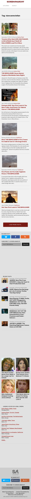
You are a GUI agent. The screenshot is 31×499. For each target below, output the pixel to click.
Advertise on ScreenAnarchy (15, 494)
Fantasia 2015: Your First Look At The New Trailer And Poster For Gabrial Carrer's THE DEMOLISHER (14, 107)
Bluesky (7, 480)
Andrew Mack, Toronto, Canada (10, 412)
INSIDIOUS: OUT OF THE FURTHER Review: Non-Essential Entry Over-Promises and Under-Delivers (18, 314)
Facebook (16, 480)
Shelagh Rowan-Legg (7, 436)
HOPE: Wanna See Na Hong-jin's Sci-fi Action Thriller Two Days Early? (19, 291)
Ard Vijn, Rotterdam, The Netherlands (12, 416)
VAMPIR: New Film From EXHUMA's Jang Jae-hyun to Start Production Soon (19, 282)
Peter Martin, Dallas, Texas (9, 408)
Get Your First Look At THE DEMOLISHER (15, 207)
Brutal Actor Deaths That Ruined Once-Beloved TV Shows (22, 374)
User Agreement (20, 493)
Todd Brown (19, 137)
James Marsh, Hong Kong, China (10, 424)
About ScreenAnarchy (8, 491)
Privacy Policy (9, 493)
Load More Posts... (15, 224)
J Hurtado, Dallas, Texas (8, 420)
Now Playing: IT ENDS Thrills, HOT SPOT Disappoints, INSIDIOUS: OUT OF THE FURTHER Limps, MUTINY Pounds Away (19, 302)
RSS (26, 480)
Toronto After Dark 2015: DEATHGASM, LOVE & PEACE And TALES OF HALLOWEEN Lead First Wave (15, 41)
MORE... (4, 440)
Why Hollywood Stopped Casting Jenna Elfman (7, 395)
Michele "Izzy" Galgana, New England (12, 428)
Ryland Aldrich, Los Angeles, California (12, 432)
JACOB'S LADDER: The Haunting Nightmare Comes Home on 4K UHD (19, 325)
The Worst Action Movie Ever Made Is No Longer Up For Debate (8, 375)
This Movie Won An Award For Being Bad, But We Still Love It (22, 396)
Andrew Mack (20, 37)
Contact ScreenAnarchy (22, 491)
